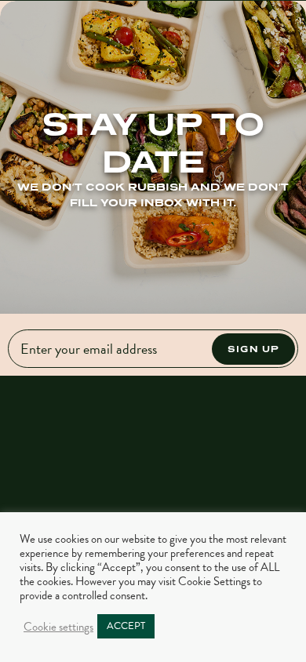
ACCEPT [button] (126, 626)
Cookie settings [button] (58, 627)
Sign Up (253, 349)
